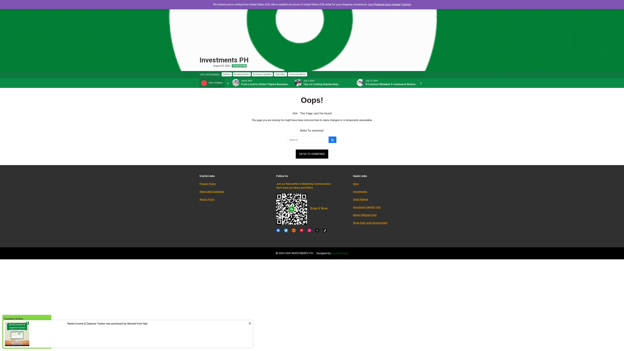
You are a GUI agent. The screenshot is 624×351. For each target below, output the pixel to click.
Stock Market (360, 199)
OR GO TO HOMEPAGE (312, 154)
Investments (360, 191)
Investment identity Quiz (367, 207)
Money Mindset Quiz (365, 215)
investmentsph (340, 253)
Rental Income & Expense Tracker (86, 323)
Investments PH (224, 60)
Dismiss (406, 4)
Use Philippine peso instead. (384, 4)
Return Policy (207, 199)
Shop (356, 183)
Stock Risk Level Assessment (370, 222)
